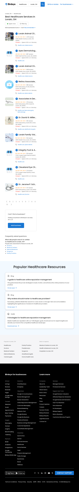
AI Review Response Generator (62, 397)
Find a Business (57, 405)
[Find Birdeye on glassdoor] (52, 473)
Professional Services (59, 387)
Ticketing (8, 434)
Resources (43, 395)
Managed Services (58, 384)
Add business (16, 225)
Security (29, 482)
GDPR (34, 482)
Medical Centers (12, 247)
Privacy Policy (22, 482)
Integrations (9, 447)
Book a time (43, 392)
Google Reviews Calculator (61, 394)
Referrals (7, 390)
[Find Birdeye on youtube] (49, 473)
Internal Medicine (12, 249)
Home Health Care (28, 357)
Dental (19, 438)
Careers (42, 407)
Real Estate (20, 459)
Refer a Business (58, 414)
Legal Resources (44, 418)
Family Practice (11, 253)
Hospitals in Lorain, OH (46, 351)
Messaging (8, 423)
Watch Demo (43, 390)
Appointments (9, 410)
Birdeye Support (57, 411)
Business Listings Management (26, 423)
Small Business (21, 384)
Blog (41, 398)
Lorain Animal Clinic (28, 66)
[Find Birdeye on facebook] (35, 473)
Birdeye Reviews (44, 413)
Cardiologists (8, 357)
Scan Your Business (58, 402)
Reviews (7, 387)
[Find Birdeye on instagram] (45, 473)
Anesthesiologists (27, 354)
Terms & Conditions (11, 482)
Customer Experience (23, 426)
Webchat (8, 404)
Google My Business (23, 417)
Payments (8, 416)
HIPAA (39, 482)
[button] (11, 204)
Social (7, 407)
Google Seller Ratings (9, 396)
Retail (19, 462)
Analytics (8, 444)
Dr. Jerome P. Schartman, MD (28, 184)
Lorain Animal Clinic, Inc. (27, 33)
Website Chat (21, 411)
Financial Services (22, 441)
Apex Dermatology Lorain (27, 51)
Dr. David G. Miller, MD (28, 117)
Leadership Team (45, 387)
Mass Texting (9, 413)
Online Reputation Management (27, 402)
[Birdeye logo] (10, 4)
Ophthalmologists (30, 129)
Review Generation (23, 400)
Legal (18, 450)
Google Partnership (8, 451)
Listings (7, 384)
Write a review (52, 4)
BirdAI (6, 442)
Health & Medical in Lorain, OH (49, 348)
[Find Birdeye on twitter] (38, 473)
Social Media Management (25, 428)
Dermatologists (29, 110)
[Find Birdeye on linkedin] (42, 473)
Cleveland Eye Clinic (28, 167)
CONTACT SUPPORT (64, 473)
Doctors (27, 194)
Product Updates (45, 404)
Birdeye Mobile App (10, 455)
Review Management (23, 397)
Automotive (21, 436)
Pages (7, 392)
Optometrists (28, 93)
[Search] (43, 4)
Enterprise (20, 387)
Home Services (21, 447)
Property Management (24, 453)
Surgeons (10, 251)
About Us (42, 384)
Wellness (20, 465)
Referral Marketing (22, 408)
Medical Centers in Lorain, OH (49, 345)
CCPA (43, 482)
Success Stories (44, 410)
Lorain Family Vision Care (28, 134)
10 (7, 204)
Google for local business (24, 394)
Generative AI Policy (52, 482)
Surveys (7, 426)
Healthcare (21, 45)
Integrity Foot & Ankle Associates (27, 150)
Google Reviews (22, 414)
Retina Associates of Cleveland (28, 81)
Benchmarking (9, 432)
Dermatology (21, 112)
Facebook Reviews (22, 420)
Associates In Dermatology (28, 99)
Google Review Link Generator (61, 400)
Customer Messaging (23, 405)
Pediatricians (26, 348)
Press (41, 401)
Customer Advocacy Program (61, 417)
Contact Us (43, 421)
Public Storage (21, 456)
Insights (7, 429)
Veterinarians (29, 45)
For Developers (57, 408)
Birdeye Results (44, 416)
